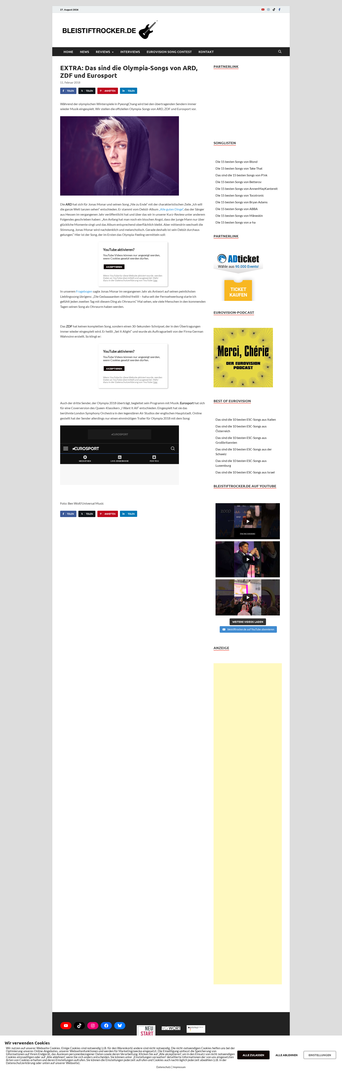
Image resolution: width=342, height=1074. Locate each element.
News (84, 52)
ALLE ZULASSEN (253, 1055)
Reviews (103, 52)
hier (155, 280)
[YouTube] (262, 9)
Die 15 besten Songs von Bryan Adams (242, 202)
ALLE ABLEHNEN (287, 1055)
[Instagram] (268, 9)
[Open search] (280, 51)
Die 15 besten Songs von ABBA (237, 209)
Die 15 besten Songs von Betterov (238, 182)
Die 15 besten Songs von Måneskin (239, 215)
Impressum (179, 1067)
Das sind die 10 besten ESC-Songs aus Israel (245, 472)
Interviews (130, 52)
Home (68, 52)
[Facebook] (279, 9)
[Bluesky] (119, 1025)
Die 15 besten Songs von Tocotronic (240, 195)
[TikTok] (274, 9)
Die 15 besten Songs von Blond (236, 161)
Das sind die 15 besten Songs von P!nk (241, 175)
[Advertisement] (248, 823)
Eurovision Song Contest (169, 52)
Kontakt (206, 52)
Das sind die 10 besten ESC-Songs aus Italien (246, 419)
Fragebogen (84, 291)
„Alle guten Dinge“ (171, 209)
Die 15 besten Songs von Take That (239, 168)
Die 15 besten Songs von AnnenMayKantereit (247, 188)
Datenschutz (163, 1067)
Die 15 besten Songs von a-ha (236, 222)
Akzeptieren (114, 266)
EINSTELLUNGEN (320, 1055)
